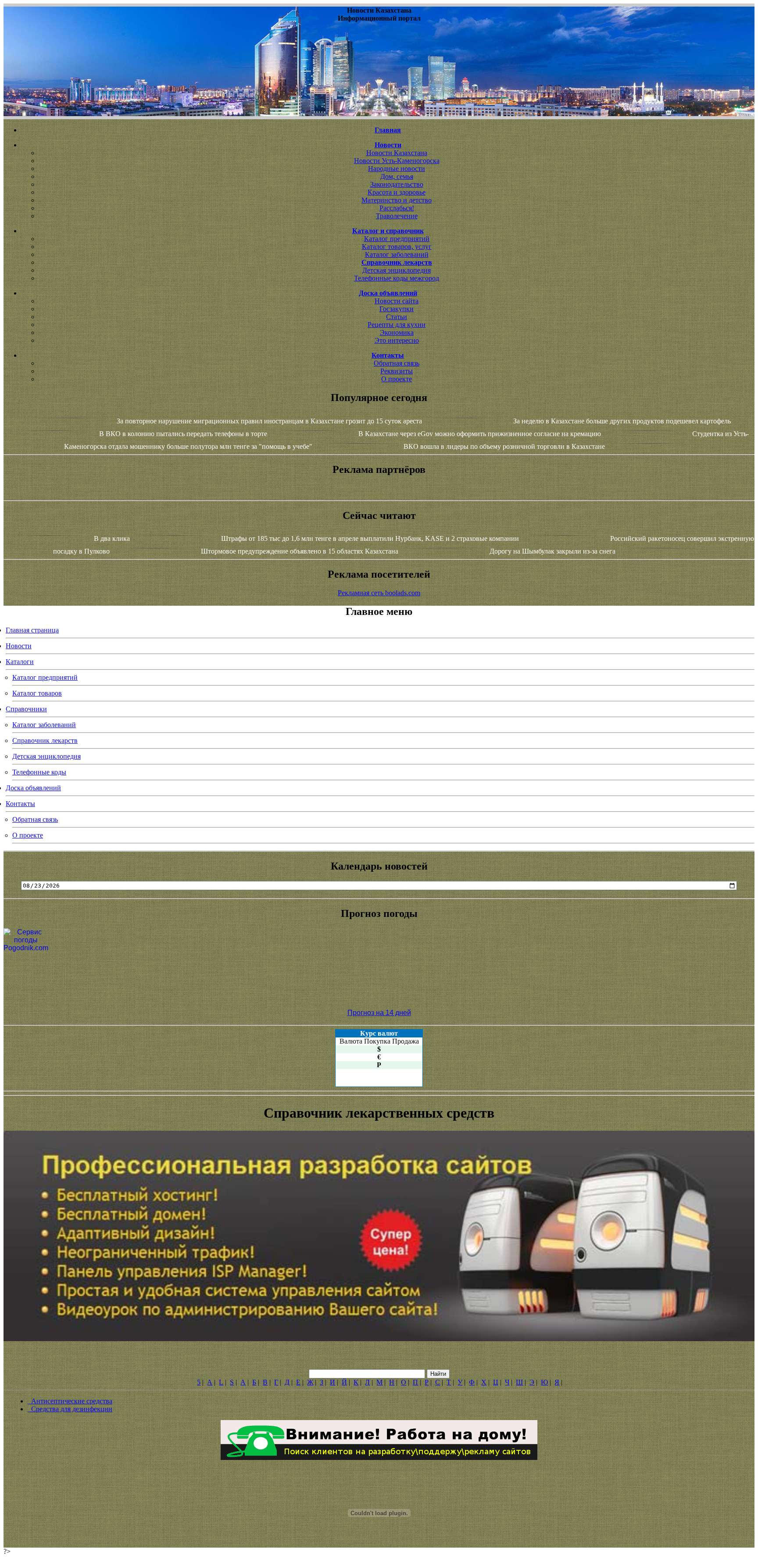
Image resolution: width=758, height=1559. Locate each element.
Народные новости (396, 168)
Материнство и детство (396, 200)
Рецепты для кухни (396, 324)
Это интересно (397, 340)
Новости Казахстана (396, 152)
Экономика (397, 332)
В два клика (112, 538)
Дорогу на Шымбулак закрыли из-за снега (552, 551)
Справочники (26, 709)
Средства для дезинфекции (70, 1409)
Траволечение (397, 216)
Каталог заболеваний (397, 254)
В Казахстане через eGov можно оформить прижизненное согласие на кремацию (479, 433)
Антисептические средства (70, 1401)
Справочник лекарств (45, 740)
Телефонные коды (39, 772)
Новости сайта (396, 301)
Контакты (20, 803)
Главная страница (32, 630)
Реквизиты (396, 371)
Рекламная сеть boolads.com (379, 593)
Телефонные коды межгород (396, 278)
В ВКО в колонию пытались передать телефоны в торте (183, 433)
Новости (19, 646)
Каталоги (20, 661)
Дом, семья (396, 176)
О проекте (396, 379)
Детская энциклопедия (396, 270)
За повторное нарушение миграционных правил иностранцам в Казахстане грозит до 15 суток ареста (269, 421)
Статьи (396, 316)
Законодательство (396, 184)
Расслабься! (396, 208)
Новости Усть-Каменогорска (397, 160)
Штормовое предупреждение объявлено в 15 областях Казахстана (299, 551)
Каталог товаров (37, 693)
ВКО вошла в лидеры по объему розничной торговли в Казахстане (504, 446)
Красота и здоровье (396, 192)
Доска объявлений (33, 788)
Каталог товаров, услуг (397, 246)
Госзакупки (396, 309)
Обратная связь (396, 363)
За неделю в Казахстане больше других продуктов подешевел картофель (622, 421)
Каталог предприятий (396, 238)
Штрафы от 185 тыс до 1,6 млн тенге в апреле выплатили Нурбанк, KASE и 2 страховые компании (370, 538)
